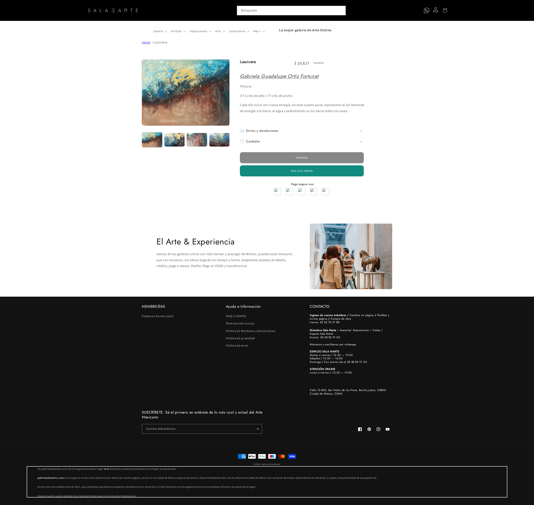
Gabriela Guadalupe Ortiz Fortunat (279, 76)
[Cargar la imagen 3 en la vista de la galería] (197, 140)
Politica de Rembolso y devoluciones (251, 331)
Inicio (146, 42)
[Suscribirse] (257, 429)
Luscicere (160, 42)
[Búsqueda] (341, 10)
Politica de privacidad (240, 338)
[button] (146, 30)
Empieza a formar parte (158, 316)
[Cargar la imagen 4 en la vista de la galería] (219, 140)
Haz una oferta (302, 171)
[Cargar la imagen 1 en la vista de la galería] (152, 140)
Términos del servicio (240, 323)
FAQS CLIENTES (236, 316)
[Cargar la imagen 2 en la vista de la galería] (174, 140)
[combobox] (291, 10)
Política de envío (237, 345)
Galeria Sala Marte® (271, 464)
